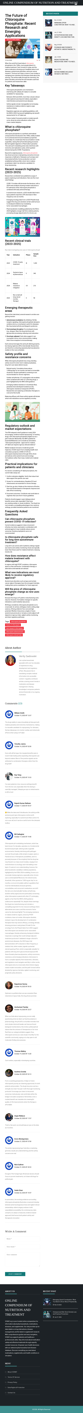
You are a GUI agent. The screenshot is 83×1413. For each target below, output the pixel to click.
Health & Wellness (13, 40)
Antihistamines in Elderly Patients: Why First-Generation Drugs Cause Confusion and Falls (63, 73)
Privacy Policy (12, 1382)
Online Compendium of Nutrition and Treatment (40, 2)
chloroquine (30, 63)
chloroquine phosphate (30, 153)
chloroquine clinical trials (14, 635)
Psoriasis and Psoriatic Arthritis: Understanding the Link (65, 48)
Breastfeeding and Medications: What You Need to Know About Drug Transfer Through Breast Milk (64, 61)
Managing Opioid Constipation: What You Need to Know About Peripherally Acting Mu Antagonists (65, 24)
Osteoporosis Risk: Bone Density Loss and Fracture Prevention (64, 36)
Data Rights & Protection (16, 1387)
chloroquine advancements (15, 631)
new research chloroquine (14, 628)
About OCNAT (12, 1372)
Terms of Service (14, 1377)
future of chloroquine (13, 625)
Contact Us (11, 1393)
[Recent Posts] (49, 22)
